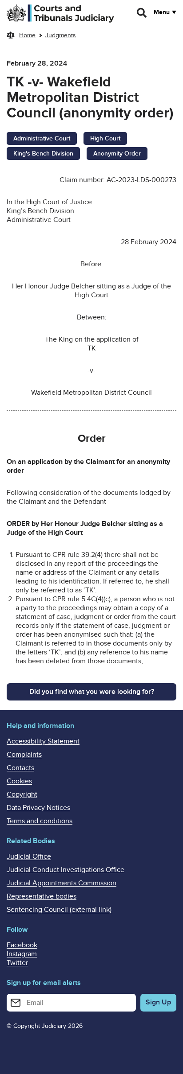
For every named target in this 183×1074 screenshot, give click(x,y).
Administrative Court (41, 138)
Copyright (22, 794)
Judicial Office (29, 856)
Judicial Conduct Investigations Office (65, 869)
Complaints (24, 754)
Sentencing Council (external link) (59, 909)
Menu (162, 12)
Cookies (19, 781)
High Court (105, 138)
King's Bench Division (43, 153)
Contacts (20, 767)
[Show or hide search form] (142, 13)
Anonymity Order (117, 153)
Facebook (22, 945)
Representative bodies (41, 896)
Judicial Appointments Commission (61, 883)
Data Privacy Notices (38, 807)
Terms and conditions (39, 821)
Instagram (22, 953)
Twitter (17, 962)
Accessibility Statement (43, 741)
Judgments (60, 35)
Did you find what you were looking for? (91, 691)
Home (27, 35)
